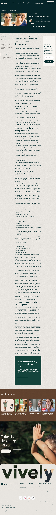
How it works (13, 3)
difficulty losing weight (33, 207)
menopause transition (21, 75)
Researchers (21, 93)
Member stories (32, 485)
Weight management (42, 485)
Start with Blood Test (6, 451)
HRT (15, 254)
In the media (31, 487)
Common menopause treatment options (6, 55)
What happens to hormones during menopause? (7, 48)
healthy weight (18, 290)
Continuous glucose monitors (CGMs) (23, 307)
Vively (24, 350)
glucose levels (37, 326)
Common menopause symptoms (22, 200)
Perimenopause (41, 491)
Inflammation (40, 489)
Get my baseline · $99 (22, 376)
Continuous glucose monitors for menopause (7, 58)
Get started (50, 3)
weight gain (23, 207)
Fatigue (39, 487)
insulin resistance (33, 330)
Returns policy (50, 489)
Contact (49, 485)
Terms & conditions (51, 487)
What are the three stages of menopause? (6, 45)
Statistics (39, 195)
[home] (6, 3)
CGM (16, 350)
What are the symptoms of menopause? (5, 51)
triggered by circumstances (33, 99)
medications (24, 270)
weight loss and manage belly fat (31, 342)
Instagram (12, 485)
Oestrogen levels (19, 140)
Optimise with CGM (17, 451)
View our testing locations (22, 488)
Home (2, 10)
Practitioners (37, 3)
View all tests (21, 485)
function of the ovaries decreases (22, 164)
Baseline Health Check (21, 3)
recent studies (18, 310)
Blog (42, 3)
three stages (18, 114)
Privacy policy (50, 491)
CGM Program (29, 3)
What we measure (22, 490)
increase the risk (33, 265)
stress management (20, 289)
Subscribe (49, 61)
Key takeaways (4, 39)
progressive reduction (28, 176)
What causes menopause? (5, 41)
